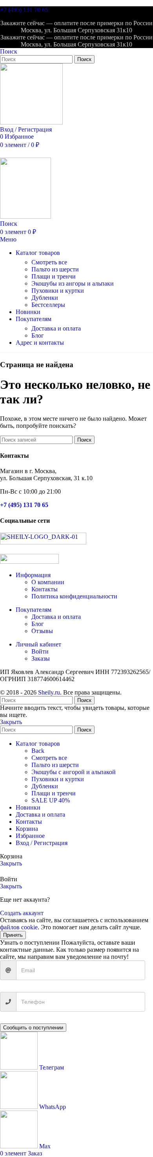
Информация (33, 575)
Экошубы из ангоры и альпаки (72, 283)
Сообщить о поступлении (33, 1028)
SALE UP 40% (50, 800)
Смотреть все (49, 262)
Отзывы (42, 631)
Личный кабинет (38, 644)
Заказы (40, 658)
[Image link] (43, 542)
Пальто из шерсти (55, 269)
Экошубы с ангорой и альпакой (73, 772)
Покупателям (33, 609)
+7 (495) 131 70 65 (24, 9)
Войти (40, 651)
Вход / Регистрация (41, 842)
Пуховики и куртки (57, 290)
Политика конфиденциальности (74, 596)
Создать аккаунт (22, 913)
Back (37, 750)
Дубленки (44, 297)
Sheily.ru (49, 692)
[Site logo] (31, 122)
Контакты (44, 589)
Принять (13, 935)
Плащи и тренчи (53, 276)
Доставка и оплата (56, 328)
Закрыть (11, 722)
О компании (47, 582)
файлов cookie (19, 927)
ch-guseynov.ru (137, 696)
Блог (37, 335)
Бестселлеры (48, 304)
